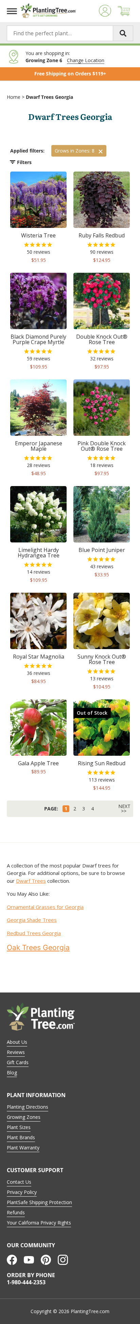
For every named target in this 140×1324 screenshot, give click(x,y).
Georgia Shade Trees (32, 919)
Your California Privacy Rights (39, 1222)
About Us (17, 1042)
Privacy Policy (22, 1192)
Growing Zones (23, 1117)
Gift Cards (18, 1062)
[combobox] (70, 33)
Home (13, 97)
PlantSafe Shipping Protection (39, 1202)
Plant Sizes (19, 1127)
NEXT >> (124, 808)
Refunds (16, 1212)
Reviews (16, 1052)
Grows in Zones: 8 (74, 150)
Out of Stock (92, 713)
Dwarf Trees (31, 880)
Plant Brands (21, 1137)
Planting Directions (27, 1107)
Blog (12, 1072)
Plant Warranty (23, 1147)
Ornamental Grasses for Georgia (45, 906)
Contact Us (19, 1182)
